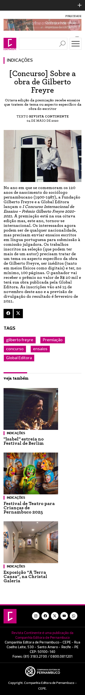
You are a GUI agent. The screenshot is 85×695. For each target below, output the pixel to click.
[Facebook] (8, 313)
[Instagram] (36, 616)
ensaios (40, 349)
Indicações (20, 60)
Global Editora (19, 358)
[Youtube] (64, 616)
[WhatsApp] (73, 616)
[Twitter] (18, 313)
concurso (15, 349)
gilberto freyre (19, 340)
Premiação (53, 340)
